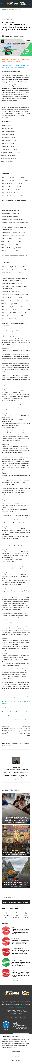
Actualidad (15, 815)
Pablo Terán (9, 36)
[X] (19, 779)
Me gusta (6, 912)
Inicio (3, 19)
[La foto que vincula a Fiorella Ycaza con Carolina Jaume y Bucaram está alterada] (6, 941)
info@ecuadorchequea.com (18, 1007)
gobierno (27, 743)
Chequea (8, 743)
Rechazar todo (16, 1060)
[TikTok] (20, 1017)
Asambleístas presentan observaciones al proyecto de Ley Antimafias (16, 853)
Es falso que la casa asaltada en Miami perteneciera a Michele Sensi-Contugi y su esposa (20, 931)
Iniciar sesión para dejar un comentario (16, 902)
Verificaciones (10, 22)
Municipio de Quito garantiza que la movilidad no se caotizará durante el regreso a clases (16, 884)
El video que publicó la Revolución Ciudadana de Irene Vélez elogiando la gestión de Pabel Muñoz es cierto (20, 963)
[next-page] (5, 891)
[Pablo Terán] (3, 36)
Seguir (16, 912)
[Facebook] (13, 779)
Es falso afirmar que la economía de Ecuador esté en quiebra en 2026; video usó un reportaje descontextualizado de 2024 (20, 974)
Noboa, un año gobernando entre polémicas (13, 715)
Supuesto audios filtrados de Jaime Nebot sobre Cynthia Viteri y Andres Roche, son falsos (20, 953)
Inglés (5, 9)
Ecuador (21, 743)
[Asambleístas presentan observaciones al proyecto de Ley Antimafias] (16, 840)
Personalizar (16, 1056)
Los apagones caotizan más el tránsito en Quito (14, 719)
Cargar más (15, 980)
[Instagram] (11, 1017)
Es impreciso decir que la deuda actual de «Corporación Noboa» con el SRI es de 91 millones (23, 732)
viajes (10, 745)
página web (6, 335)
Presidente (4, 745)
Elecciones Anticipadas (17, 948)
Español (11, 9)
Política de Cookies (12, 1047)
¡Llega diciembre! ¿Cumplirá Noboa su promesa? (14, 711)
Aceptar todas (16, 1051)
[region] (16, 1049)
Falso (12, 927)
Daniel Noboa (15, 743)
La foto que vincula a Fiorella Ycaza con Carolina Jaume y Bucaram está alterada (20, 942)
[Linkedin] (16, 779)
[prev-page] (3, 891)
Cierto (11, 19)
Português (17, 9)
